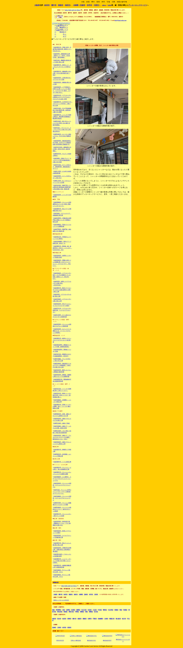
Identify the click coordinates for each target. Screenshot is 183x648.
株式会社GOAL (91, 640)
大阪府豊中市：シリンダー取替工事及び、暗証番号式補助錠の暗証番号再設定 (62, 116)
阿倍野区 (58, 610)
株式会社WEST (107, 640)
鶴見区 (105, 610)
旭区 (53, 610)
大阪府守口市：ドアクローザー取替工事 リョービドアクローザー (62, 310)
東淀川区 (71, 611)
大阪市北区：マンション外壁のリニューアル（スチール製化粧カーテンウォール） (62, 491)
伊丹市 (89, 5)
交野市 (90, 618)
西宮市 (69, 627)
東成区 (65, 611)
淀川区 (96, 611)
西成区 (125, 610)
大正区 (95, 610)
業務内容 (56, 582)
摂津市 (69, 618)
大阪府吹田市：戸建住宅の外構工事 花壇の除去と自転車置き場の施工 (62, 549)
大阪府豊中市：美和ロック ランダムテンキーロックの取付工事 (62, 66)
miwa (104, 5)
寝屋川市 (111, 618)
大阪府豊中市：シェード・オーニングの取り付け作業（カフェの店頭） (62, 560)
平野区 (77, 611)
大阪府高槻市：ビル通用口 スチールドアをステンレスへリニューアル (62, 478)
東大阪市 (118, 618)
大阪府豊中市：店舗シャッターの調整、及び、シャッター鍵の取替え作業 (62, 406)
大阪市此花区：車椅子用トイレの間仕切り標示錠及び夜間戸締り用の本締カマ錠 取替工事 (62, 187)
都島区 (91, 611)
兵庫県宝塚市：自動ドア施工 (61, 423)
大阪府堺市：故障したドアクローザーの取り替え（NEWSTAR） (62, 283)
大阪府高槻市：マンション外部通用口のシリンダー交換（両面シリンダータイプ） (62, 204)
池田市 (67, 5)
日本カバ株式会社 (76, 640)
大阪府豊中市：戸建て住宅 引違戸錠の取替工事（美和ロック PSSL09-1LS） (62, 49)
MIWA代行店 (60, 640)
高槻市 (85, 618)
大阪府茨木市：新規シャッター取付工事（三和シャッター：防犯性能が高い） (62, 395)
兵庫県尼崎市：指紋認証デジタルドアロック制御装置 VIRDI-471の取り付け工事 (62, 365)
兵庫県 (75, 5)
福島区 (82, 611)
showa (78, 10)
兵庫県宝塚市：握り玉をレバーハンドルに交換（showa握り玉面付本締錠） (62, 123)
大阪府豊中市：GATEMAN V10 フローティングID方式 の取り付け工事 (62, 103)
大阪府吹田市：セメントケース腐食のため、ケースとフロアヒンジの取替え (62, 330)
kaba (109, 5)
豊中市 (53, 5)
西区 (121, 610)
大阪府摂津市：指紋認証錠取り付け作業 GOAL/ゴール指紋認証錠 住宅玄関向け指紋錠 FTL (62, 142)
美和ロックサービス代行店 (61, 600)
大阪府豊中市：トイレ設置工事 (62, 462)
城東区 (78, 610)
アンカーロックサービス (137, 5)
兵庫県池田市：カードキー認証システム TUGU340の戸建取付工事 (62, 136)
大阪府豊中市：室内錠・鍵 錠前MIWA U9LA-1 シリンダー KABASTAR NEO (62, 248)
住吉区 (90, 610)
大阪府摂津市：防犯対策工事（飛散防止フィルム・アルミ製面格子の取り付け (62, 523)
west (75, 10)
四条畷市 (100, 618)
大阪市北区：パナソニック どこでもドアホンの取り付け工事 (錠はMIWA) (62, 129)
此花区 (73, 610)
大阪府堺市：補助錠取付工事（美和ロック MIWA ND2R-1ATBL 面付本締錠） (61, 55)
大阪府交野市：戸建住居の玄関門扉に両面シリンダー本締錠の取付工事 (62, 219)
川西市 (96, 5)
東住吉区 (59, 611)
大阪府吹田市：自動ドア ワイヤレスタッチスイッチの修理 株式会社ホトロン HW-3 (62, 437)
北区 (63, 610)
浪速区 (116, 610)
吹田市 (47, 5)
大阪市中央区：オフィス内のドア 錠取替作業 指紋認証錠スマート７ (62, 166)
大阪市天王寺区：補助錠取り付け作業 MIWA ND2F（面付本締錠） (62, 149)
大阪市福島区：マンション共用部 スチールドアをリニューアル (62, 498)
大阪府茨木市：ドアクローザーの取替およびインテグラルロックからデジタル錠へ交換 (62, 97)
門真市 (95, 618)
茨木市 (59, 618)
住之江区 (84, 610)
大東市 (106, 618)
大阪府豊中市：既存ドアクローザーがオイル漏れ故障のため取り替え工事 (62, 289)
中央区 (100, 610)
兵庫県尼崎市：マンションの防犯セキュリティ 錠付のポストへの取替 (62, 509)
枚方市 (124, 618)
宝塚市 (82, 5)
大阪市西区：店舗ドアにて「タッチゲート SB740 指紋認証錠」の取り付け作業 (62, 160)
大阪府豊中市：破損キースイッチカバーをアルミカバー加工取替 (62, 340)
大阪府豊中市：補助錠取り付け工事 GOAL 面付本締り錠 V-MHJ (62, 73)
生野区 (68, 610)
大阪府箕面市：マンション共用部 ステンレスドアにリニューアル (62, 485)
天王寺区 (110, 610)
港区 (86, 611)
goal (73, 10)
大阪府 (37, 5)
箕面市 (60, 5)
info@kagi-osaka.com (120, 20)
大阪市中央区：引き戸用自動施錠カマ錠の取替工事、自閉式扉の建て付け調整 (62, 110)
